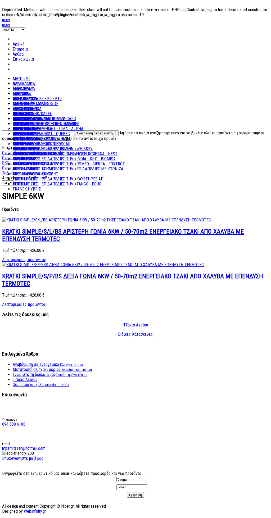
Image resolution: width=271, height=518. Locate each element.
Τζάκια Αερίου (135, 325)
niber (6, 19)
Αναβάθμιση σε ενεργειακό (48, 364)
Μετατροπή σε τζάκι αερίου (52, 369)
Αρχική (18, 44)
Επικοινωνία (23, 59)
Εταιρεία (20, 49)
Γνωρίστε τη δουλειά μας (50, 374)
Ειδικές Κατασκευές (135, 334)
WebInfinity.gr (35, 511)
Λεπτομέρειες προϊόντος (24, 259)
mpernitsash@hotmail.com (24, 448)
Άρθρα (18, 54)
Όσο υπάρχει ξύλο (41, 384)
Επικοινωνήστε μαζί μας (22, 458)
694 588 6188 (13, 424)
